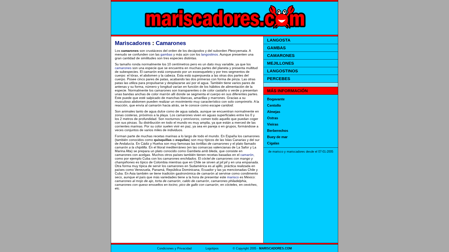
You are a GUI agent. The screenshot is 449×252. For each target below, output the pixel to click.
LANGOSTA (278, 40)
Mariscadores (133, 43)
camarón (246, 155)
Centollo (274, 105)
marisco (233, 177)
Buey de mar (277, 137)
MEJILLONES (280, 63)
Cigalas (273, 143)
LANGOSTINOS (282, 71)
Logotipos (212, 248)
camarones (123, 68)
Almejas (273, 112)
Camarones (171, 43)
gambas (166, 54)
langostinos (209, 54)
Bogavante (276, 99)
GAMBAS (276, 48)
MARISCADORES (224, 18)
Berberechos (277, 131)
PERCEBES (278, 78)
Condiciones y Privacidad (174, 248)
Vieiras (272, 124)
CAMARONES (281, 55)
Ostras (272, 118)
